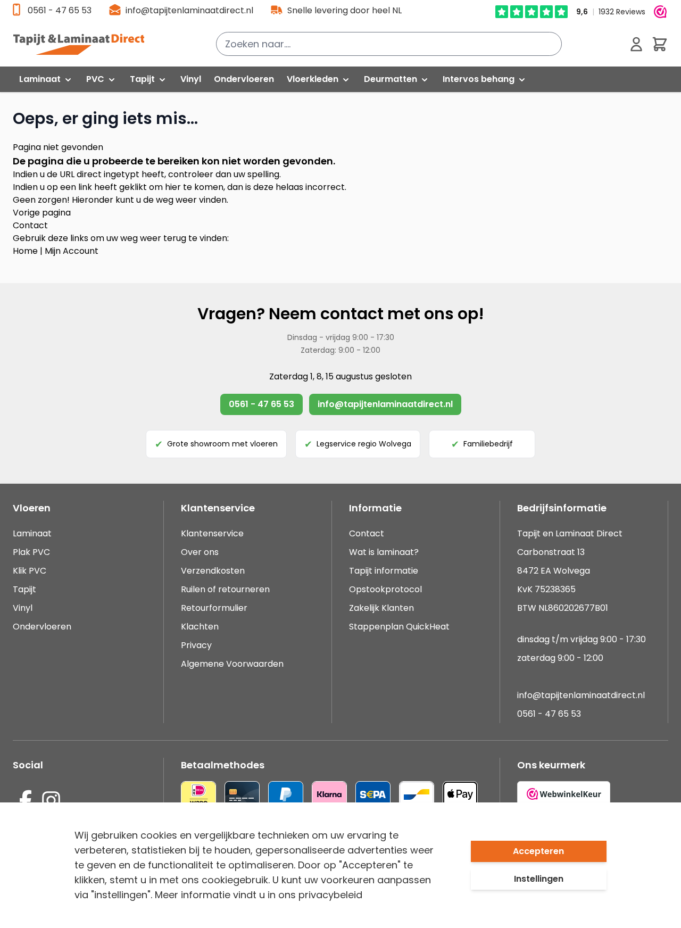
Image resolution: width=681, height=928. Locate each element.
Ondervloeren (42, 626)
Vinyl (22, 608)
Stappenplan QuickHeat (399, 626)
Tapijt (24, 589)
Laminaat (32, 533)
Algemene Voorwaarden (232, 664)
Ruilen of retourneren (225, 589)
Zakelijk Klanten (381, 608)
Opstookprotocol (385, 589)
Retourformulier (214, 608)
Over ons (200, 552)
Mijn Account (71, 251)
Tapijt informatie (383, 571)
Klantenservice (212, 533)
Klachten (200, 626)
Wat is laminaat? (385, 552)
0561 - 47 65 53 (60, 10)
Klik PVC (29, 571)
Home (25, 251)
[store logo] (84, 44)
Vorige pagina (42, 212)
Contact (30, 225)
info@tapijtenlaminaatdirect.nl (189, 10)
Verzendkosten (213, 571)
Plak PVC (31, 552)
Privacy (196, 645)
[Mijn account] (636, 44)
